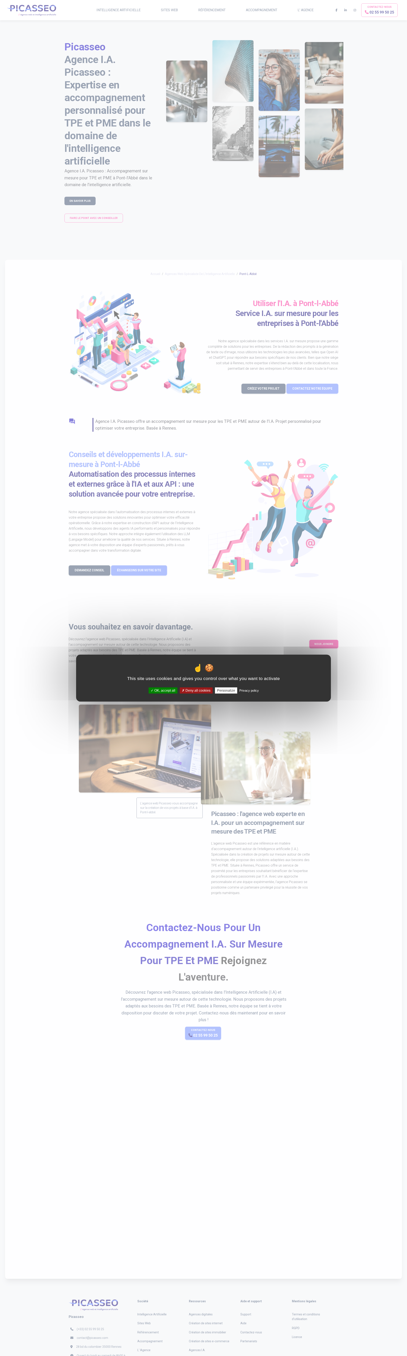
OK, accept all (164, 690)
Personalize (226, 690)
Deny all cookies (197, 690)
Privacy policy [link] (249, 690)
